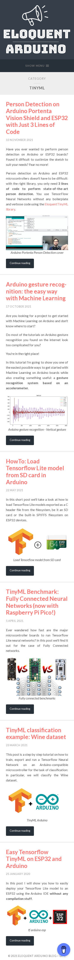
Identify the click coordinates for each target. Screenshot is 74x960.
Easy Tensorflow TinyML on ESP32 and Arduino (34, 858)
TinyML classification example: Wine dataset (36, 733)
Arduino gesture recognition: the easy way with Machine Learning (36, 291)
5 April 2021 (14, 620)
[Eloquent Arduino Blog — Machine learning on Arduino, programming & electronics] (37, 29)
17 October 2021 (18, 306)
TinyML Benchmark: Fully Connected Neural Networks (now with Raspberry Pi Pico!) (37, 602)
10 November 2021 (19, 139)
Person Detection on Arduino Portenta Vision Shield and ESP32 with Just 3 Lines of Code (37, 118)
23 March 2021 (17, 745)
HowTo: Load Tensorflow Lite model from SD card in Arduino (35, 471)
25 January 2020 (18, 874)
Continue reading (20, 263)
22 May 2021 (14, 490)
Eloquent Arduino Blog (37, 956)
